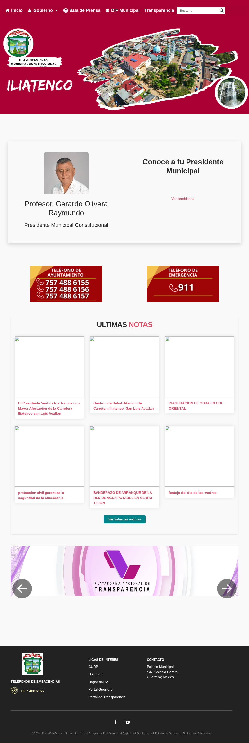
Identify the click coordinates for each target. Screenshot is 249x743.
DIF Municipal (125, 10)
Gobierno (43, 10)
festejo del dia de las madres (192, 493)
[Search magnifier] (221, 10)
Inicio (17, 10)
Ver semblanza (182, 199)
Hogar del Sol (99, 682)
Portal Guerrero (101, 689)
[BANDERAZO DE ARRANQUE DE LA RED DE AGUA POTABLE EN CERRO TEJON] (124, 456)
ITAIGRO (95, 674)
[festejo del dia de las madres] (199, 456)
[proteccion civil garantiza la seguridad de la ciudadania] (49, 456)
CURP (93, 667)
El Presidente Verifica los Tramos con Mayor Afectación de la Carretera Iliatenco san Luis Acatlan (49, 408)
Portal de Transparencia (107, 697)
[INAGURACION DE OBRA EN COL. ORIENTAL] (199, 366)
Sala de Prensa (84, 10)
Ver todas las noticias (124, 519)
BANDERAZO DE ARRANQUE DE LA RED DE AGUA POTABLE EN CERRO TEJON (122, 498)
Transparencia (159, 10)
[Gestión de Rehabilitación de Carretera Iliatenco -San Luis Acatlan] (124, 366)
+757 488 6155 (32, 691)
